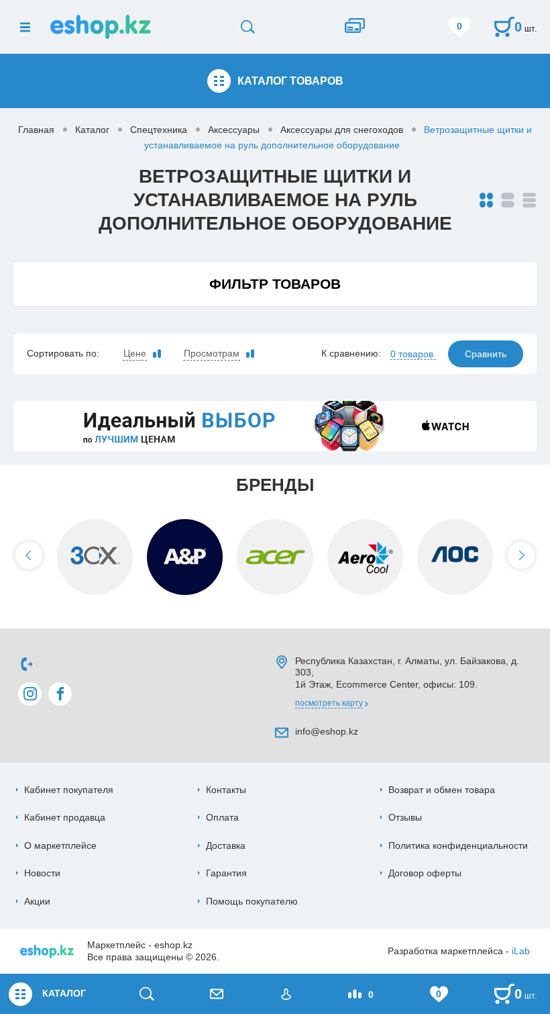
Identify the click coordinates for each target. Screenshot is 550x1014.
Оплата (222, 817)
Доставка (225, 845)
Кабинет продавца (64, 817)
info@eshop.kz (326, 731)
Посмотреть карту (329, 703)
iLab (521, 951)
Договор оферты (424, 873)
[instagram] (30, 694)
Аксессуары (234, 129)
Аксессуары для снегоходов (341, 129)
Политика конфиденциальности (458, 845)
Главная (36, 129)
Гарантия (226, 873)
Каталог (92, 129)
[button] (28, 555)
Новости (42, 873)
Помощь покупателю (252, 901)
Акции (37, 901)
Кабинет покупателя (68, 789)
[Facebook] (60, 694)
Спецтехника (158, 129)
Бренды (275, 485)
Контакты (226, 789)
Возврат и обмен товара (441, 789)
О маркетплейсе (60, 845)
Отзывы (405, 817)
